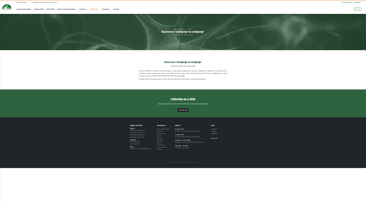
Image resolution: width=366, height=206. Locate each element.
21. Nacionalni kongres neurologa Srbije (187, 131)
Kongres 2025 (179, 129)
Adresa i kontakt (162, 147)
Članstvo (82, 9)
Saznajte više (183, 110)
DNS (175, 29)
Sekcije (116, 9)
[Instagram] (54, 2)
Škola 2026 (50, 9)
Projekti (213, 131)
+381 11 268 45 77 (135, 144)
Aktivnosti (94, 9)
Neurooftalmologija (24, 9)
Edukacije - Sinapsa (181, 146)
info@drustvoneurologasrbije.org (43, 2)
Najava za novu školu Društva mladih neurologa (189, 142)
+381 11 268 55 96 (22, 2)
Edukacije (105, 9)
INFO (356, 9)
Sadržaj (159, 149)
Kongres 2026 (39, 9)
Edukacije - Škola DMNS (182, 140)
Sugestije (214, 133)
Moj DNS (358, 2)
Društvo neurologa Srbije (66, 9)
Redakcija (214, 129)
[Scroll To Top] (362, 204)
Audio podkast (348, 2)
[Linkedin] (56, 2)
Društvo (159, 136)
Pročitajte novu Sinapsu (182, 148)
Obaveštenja (161, 145)
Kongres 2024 (179, 135)
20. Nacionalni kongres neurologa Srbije (187, 137)
